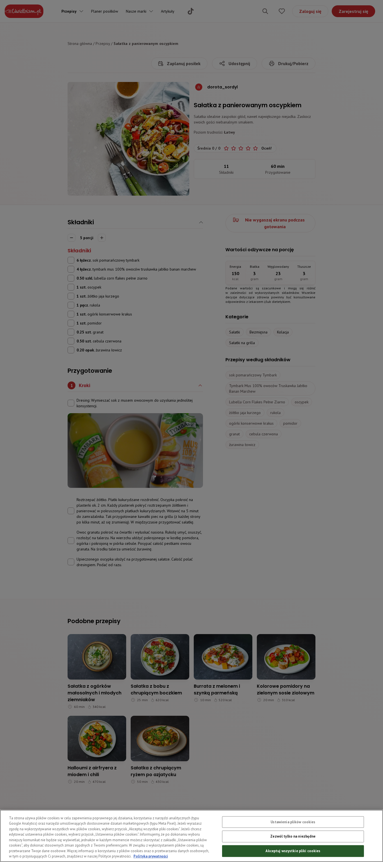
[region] (191, 836)
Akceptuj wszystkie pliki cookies (293, 851)
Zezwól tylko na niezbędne (292, 836)
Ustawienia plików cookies (293, 822)
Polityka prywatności (150, 856)
